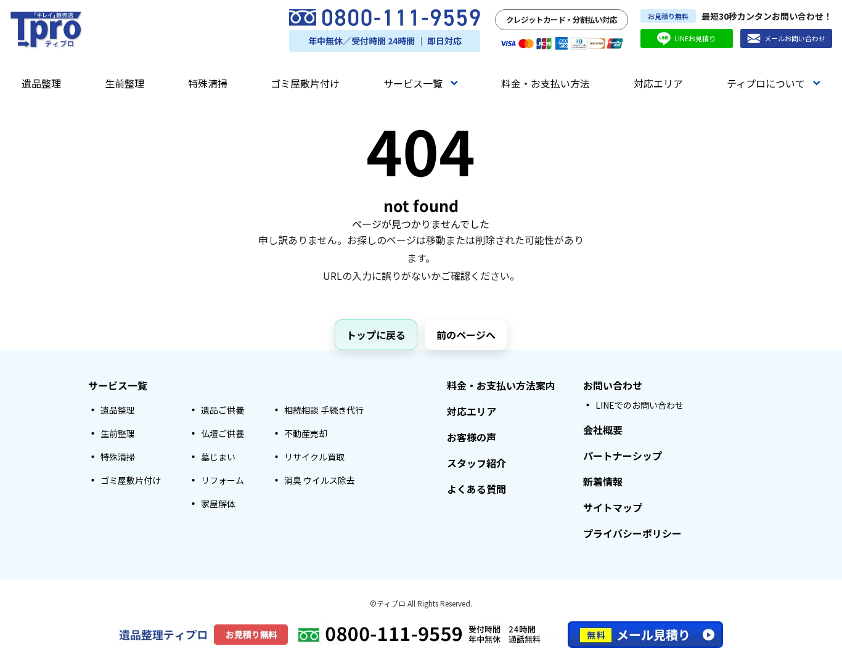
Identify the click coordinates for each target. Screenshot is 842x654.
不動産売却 (305, 433)
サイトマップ (612, 507)
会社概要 (603, 429)
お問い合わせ (612, 385)
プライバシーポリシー (632, 533)
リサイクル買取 (314, 457)
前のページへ (466, 334)
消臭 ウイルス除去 (319, 480)
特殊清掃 (207, 83)
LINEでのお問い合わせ (639, 405)
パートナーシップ (622, 455)
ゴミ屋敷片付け (305, 83)
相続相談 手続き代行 (324, 410)
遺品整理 (41, 83)
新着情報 (603, 481)
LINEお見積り (695, 38)
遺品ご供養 (222, 410)
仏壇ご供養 (222, 433)
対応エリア (658, 83)
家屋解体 (218, 503)
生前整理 (124, 83)
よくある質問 (476, 488)
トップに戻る (376, 334)
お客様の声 (471, 437)
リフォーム (222, 480)
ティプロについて (766, 83)
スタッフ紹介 (476, 463)
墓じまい (218, 457)
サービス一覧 (413, 83)
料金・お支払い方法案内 (501, 385)
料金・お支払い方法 (545, 83)
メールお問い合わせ (794, 38)
